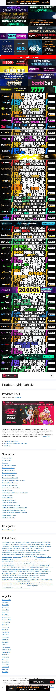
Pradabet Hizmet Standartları (10, 488)
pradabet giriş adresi (44, 557)
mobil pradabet (5, 546)
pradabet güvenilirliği (31, 562)
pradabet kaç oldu (15, 567)
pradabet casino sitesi (8, 554)
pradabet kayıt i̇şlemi (6, 567)
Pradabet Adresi (7, 458)
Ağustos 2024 (6, 617)
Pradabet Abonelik (7, 497)
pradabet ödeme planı (40, 583)
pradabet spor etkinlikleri (20, 577)
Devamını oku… (46, 436)
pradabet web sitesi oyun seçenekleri (9, 582)
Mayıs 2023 (5, 654)
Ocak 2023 (5, 664)
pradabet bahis (33, 546)
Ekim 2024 (5, 612)
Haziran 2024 (6, 622)
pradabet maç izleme (16, 569)
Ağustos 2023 (6, 647)
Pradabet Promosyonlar (11, 441)
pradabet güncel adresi (19, 562)
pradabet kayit (34, 565)
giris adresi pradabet (36, 542)
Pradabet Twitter (34, 579)
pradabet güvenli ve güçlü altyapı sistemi (10, 563)
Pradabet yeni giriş (17, 583)
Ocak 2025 (5, 605)
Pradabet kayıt (22, 443)
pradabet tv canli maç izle (10, 579)
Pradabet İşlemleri (7, 495)
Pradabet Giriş (6, 460)
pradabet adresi (15, 546)
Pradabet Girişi (7, 559)
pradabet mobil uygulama (28, 569)
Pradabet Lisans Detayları (9, 502)
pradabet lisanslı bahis (48, 567)
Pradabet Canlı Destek (43, 550)
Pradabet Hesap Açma (29, 563)
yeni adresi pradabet (7, 587)
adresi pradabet (6, 542)
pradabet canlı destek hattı (7, 552)
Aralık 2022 (5, 667)
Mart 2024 (5, 629)
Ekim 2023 (5, 642)
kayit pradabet (46, 544)
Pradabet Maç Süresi (8, 468)
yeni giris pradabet (18, 587)
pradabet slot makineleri (15, 575)
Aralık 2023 (5, 637)
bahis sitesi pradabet (17, 542)
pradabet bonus (18, 548)
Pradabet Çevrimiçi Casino (28, 583)
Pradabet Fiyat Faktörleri (9, 485)
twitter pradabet (49, 585)
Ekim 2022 (5, 672)
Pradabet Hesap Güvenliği (10, 478)
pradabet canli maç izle (8, 550)
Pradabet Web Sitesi (46, 579)
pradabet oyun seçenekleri (34, 571)
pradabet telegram (32, 577)
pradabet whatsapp (23, 582)
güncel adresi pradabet (25, 544)
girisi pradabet (46, 542)
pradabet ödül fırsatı (48, 583)
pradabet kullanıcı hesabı (25, 567)
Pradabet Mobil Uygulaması (41, 569)
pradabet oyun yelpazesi (45, 571)
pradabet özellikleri (6, 585)
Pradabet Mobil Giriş (8, 517)
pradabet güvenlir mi (41, 562)
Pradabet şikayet (32, 586)
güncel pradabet (36, 544)
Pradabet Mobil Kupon (8, 470)
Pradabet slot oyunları (27, 575)
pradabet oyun (26, 587)
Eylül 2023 (5, 644)
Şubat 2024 (5, 632)
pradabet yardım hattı (35, 582)
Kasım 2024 (5, 610)
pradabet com (20, 554)
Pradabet (5, 463)
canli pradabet (26, 542)
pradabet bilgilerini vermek (7, 548)
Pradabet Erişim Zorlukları (9, 483)
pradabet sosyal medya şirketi (39, 575)
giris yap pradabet (15, 544)
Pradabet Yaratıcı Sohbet (9, 473)
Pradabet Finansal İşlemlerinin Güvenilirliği (14, 512)
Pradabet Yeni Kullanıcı (9, 465)
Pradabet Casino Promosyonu (11, 505)
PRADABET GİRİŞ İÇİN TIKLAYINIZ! (28, 57)
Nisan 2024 (5, 627)
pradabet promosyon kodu (40, 573)
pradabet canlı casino (31, 550)
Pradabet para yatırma (10, 573)
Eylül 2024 (5, 615)
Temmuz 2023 (6, 649)
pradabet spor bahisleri (7, 577)
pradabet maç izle (6, 569)
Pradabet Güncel (7, 562)
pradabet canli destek (39, 548)
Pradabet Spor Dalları (8, 475)
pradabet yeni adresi (7, 583)
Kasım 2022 (5, 669)
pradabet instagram (8, 566)
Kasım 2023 (5, 639)
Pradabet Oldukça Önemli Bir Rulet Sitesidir (15, 493)
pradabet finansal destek (40, 554)
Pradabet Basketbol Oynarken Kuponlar (13, 510)
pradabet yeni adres (44, 582)
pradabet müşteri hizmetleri (9, 571)
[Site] (28, 96)
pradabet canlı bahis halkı (20, 550)
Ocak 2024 (5, 634)
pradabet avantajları (24, 546)
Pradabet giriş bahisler (10, 443)
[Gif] (28, 157)
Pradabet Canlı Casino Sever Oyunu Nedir (14, 507)
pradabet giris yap (17, 557)
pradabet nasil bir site (23, 571)
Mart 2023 (5, 659)
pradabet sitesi (5, 575)
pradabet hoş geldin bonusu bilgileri (42, 563)
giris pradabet (6, 544)
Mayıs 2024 (5, 625)
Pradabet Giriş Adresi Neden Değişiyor (13, 480)
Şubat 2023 (5, 662)
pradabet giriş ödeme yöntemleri (37, 559)
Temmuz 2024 (6, 620)
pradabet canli (28, 548)
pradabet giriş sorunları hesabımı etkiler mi (22, 559)
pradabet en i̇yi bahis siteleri (30, 554)
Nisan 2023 (5, 657)
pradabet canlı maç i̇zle (18, 552)
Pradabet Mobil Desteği (9, 515)
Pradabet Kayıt (11, 393)
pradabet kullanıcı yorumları (37, 567)
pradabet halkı (21, 563)
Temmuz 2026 (6, 600)
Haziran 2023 (6, 652)
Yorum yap (7, 445)
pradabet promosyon (26, 573)
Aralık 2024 (5, 607)
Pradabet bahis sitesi (45, 546)
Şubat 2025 (5, 602)
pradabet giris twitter (7, 557)
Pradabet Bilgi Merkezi (8, 500)
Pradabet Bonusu (7, 490)
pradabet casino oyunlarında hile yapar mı (32, 552)
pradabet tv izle (23, 580)
